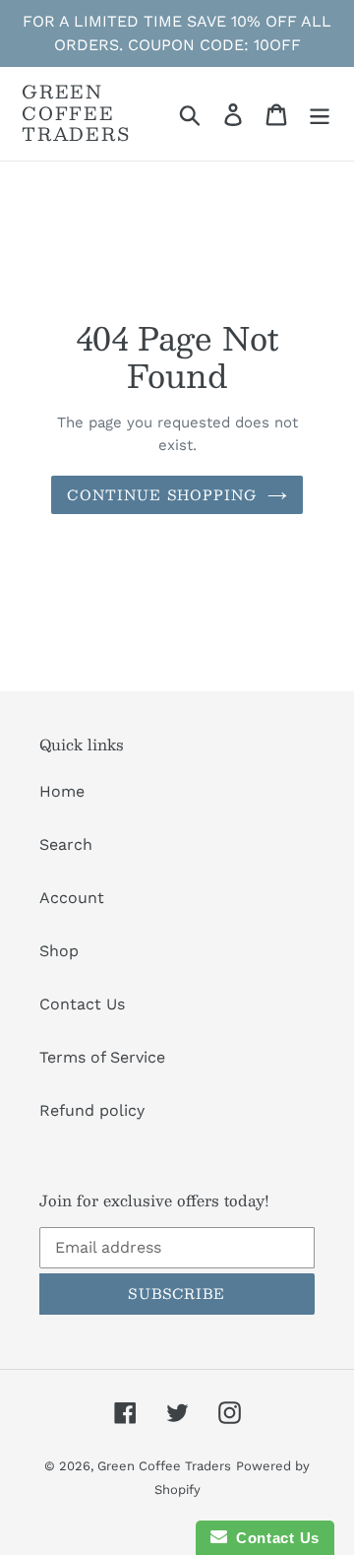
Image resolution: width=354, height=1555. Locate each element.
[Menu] (319, 114)
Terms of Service (102, 1057)
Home (62, 791)
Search (65, 844)
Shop (59, 950)
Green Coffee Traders (76, 114)
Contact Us (82, 1004)
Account (71, 897)
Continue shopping (162, 494)
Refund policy (92, 1110)
